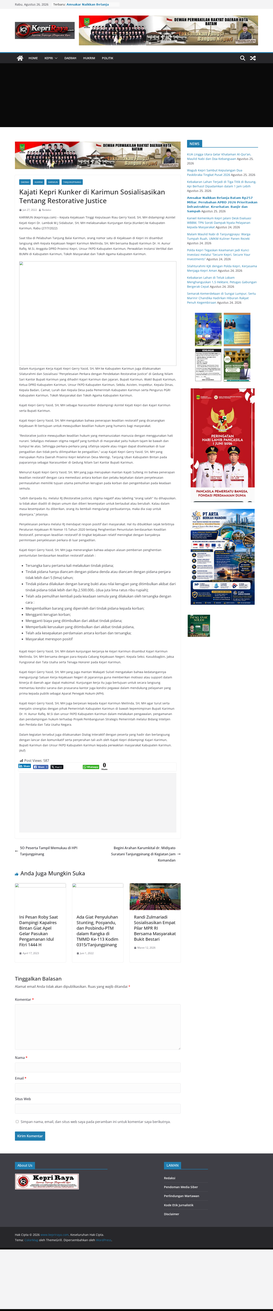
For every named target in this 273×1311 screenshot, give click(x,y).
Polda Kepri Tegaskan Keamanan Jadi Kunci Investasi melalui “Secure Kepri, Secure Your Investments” (218, 254)
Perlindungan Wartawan (181, 1196)
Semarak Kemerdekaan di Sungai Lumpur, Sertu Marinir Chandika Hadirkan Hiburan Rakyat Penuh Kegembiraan (221, 297)
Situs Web (23, 1099)
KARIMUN (53, 182)
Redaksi (46, 210)
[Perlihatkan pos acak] (253, 58)
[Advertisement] (136, 95)
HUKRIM (89, 58)
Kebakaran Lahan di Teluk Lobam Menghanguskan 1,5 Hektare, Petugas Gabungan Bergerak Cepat (222, 282)
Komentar (24, 999)
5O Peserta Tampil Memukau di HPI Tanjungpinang (48, 851)
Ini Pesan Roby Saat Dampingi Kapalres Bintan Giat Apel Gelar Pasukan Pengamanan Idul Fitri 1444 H (38, 931)
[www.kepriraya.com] (20, 58)
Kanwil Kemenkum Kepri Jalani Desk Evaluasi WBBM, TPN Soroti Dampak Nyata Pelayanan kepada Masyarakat (219, 222)
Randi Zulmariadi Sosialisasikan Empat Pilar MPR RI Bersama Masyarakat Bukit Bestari (155, 928)
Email (20, 1078)
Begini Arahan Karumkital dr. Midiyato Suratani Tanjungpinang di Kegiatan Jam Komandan (143, 854)
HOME (33, 58)
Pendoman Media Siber (181, 1187)
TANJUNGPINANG (72, 182)
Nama (21, 1057)
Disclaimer (171, 1214)
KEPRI (49, 58)
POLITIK (107, 58)
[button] (55, 58)
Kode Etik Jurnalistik (178, 1205)
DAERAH (70, 58)
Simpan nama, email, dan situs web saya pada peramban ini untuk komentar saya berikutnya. (96, 1121)
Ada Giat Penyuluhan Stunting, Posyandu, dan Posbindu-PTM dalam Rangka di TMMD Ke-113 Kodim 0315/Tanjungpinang (97, 931)
